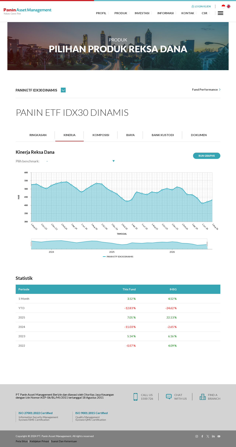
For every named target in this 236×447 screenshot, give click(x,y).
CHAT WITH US (180, 396)
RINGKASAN (38, 135)
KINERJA (69, 135)
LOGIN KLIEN (203, 6)
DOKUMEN (199, 135)
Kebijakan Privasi (39, 441)
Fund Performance (205, 89)
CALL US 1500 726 (147, 396)
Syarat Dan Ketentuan (64, 441)
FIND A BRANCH (214, 396)
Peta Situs (22, 441)
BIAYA (130, 135)
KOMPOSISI (101, 135)
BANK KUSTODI (163, 135)
